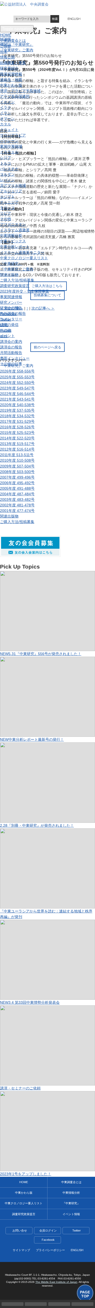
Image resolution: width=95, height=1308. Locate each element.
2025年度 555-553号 (17, 377)
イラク (5, 107)
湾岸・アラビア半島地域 (20, 91)
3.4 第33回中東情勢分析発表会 (30, 1002)
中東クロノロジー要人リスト (24, 258)
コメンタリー (11, 319)
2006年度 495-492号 (17, 483)
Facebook (48, 1239)
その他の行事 (11, 364)
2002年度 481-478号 (17, 505)
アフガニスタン (13, 224)
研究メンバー (11, 302)
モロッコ (7, 208)
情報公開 (7, 57)
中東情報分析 (11, 235)
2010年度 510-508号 (17, 460)
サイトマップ (21, 1250)
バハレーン (9, 141)
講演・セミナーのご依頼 (20, 1088)
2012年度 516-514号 (17, 449)
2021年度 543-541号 (17, 399)
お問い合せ (19, 1230)
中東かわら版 (11, 85)
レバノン (7, 180)
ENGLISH (74, 19)
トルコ (5, 163)
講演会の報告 (11, 347)
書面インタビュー (15, 358)
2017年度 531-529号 (17, 421)
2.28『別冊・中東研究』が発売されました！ (37, 825)
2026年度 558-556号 (17, 371)
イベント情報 (71, 1214)
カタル (5, 124)
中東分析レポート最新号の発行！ (32, 739)
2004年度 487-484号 (17, 494)
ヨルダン (7, 174)
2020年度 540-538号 (17, 405)
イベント (7, 336)
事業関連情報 (11, 297)
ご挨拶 (5, 46)
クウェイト (9, 130)
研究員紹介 (9, 68)
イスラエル (9, 152)
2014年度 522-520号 (17, 438)
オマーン (7, 118)
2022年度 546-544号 (17, 394)
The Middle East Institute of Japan (56, 1281)
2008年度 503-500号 (17, 472)
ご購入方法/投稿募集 (17, 280)
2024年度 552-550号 (17, 382)
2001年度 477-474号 (17, 510)
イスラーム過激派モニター (22, 252)
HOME (23, 1182)
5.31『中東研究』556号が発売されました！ (40, 654)
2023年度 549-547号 (17, 388)
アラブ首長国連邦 (15, 96)
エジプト (7, 196)
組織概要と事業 (13, 63)
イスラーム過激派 (15, 230)
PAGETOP (85, 1294)
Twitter (76, 1230)
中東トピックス (13, 241)
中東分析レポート (15, 246)
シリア (5, 157)
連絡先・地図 (11, 80)
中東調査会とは (13, 40)
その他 (5, 219)
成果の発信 (9, 325)
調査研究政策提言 (15, 286)
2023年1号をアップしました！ (25, 1174)
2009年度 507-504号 (17, 466)
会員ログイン (48, 1230)
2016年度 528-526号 (17, 427)
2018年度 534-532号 (17, 416)
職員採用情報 (11, 74)
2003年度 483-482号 (17, 499)
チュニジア (9, 202)
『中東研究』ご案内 (16, 269)
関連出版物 (9, 274)
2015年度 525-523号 (17, 432)
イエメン (7, 102)
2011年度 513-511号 (17, 455)
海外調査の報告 (13, 313)
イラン (5, 113)
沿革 (3, 51)
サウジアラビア (13, 135)
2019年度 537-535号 (17, 410)
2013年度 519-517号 (17, 444)
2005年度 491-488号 (17, 488)
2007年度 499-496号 (17, 477)
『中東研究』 (11, 263)
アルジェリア (11, 191)
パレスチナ (9, 169)
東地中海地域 (11, 146)
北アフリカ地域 (13, 185)
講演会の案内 (11, 341)
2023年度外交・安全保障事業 (24, 291)
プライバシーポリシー (50, 1250)
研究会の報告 (11, 308)
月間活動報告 (11, 353)
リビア (5, 213)
